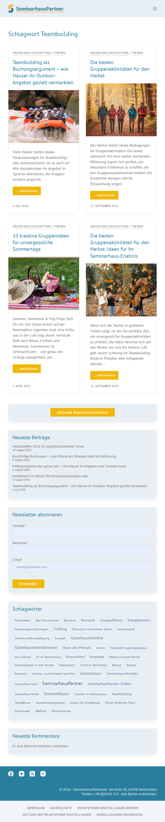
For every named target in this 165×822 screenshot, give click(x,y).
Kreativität (97, 657)
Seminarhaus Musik (26, 684)
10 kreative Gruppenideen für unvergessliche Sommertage (41, 242)
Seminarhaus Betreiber (122, 673)
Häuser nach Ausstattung (32, 53)
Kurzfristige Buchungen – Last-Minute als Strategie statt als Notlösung (64, 456)
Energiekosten (139, 620)
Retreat (116, 665)
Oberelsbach (67, 665)
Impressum (35, 808)
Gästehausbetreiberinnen (36, 647)
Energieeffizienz (111, 620)
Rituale (131, 665)
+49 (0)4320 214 (106, 794)
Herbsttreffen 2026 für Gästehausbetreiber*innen (48, 446)
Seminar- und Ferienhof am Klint (53, 674)
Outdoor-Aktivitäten (93, 665)
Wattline (40, 711)
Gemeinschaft (126, 629)
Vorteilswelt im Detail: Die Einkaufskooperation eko (50, 476)
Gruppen (60, 638)
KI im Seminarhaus (49, 657)
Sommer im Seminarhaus (90, 694)
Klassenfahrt (75, 657)
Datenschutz (61, 808)
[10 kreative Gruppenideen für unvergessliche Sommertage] (43, 283)
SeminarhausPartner (62, 683)
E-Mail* (17, 560)
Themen (59, 53)
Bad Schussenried (47, 620)
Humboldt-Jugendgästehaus (128, 648)
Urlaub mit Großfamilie (85, 703)
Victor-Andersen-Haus (120, 702)
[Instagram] (43, 773)
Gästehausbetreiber (87, 637)
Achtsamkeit (23, 620)
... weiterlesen (28, 192)
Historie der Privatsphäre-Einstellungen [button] (56, 814)
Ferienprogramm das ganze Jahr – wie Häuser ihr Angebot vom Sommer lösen (69, 466)
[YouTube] (21, 773)
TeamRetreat (23, 703)
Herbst (100, 648)
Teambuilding (122, 694)
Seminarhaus (91, 673)
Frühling (60, 629)
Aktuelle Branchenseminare (82, 412)
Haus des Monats (77, 647)
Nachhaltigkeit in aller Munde (34, 665)
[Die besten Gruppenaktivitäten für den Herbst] (121, 109)
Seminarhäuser (56, 693)
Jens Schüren (23, 657)
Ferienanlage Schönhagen (32, 629)
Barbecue (70, 620)
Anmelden (28, 583)
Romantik (21, 674)
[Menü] (155, 9)
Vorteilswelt (22, 711)
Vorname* (19, 526)
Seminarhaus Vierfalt (27, 694)
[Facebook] (11, 773)
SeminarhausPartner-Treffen (109, 683)
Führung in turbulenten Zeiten (92, 629)
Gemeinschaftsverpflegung (32, 638)
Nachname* (20, 543)
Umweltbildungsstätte (50, 703)
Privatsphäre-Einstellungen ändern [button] (107, 808)
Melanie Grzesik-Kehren (124, 657)
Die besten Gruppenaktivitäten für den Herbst (119, 69)
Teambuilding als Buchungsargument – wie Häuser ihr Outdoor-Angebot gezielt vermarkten (43, 72)
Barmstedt (88, 620)
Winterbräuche (61, 711)
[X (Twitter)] (32, 773)
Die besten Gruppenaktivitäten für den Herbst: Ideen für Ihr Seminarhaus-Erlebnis (119, 245)
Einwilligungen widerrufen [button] (120, 814)
